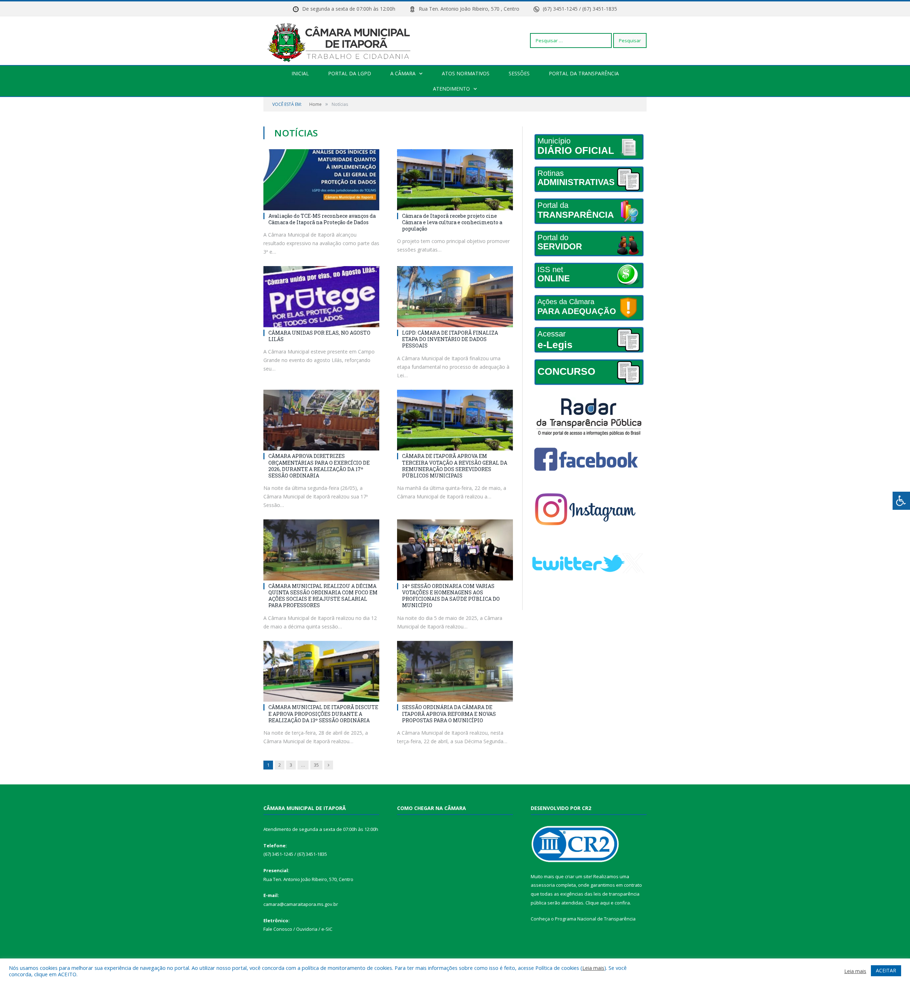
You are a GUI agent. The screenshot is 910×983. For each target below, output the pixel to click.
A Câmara (403, 73)
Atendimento (451, 88)
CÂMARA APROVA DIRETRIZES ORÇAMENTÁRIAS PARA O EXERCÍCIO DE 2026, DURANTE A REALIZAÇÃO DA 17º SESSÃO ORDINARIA (319, 466)
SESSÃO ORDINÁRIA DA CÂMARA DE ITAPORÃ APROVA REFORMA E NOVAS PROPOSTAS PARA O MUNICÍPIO (449, 713)
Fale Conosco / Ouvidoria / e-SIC (297, 929)
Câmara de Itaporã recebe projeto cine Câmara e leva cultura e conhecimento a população (452, 222)
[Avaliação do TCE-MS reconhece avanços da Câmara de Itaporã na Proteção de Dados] (321, 179)
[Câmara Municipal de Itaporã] (340, 40)
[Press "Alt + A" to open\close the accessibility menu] (901, 501)
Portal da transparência (584, 73)
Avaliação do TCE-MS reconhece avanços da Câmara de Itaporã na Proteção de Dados (322, 219)
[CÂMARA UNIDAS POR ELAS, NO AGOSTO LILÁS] (321, 296)
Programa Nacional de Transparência (595, 919)
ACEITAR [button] (886, 970)
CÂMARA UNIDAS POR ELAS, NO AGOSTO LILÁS (319, 335)
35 (316, 765)
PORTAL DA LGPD (349, 73)
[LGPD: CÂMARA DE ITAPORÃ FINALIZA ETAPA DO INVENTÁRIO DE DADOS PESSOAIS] (455, 296)
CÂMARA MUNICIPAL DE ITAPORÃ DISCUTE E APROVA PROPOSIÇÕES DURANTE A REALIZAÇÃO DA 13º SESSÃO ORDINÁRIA (323, 713)
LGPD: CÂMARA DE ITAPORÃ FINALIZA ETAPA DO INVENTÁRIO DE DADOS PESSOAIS (450, 339)
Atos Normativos (465, 73)
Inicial (300, 73)
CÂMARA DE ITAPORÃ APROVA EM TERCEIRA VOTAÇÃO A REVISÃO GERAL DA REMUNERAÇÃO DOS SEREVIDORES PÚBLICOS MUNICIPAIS (454, 466)
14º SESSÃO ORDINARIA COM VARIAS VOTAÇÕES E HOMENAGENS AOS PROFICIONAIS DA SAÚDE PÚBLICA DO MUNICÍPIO (451, 596)
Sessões (519, 73)
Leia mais (593, 968)
